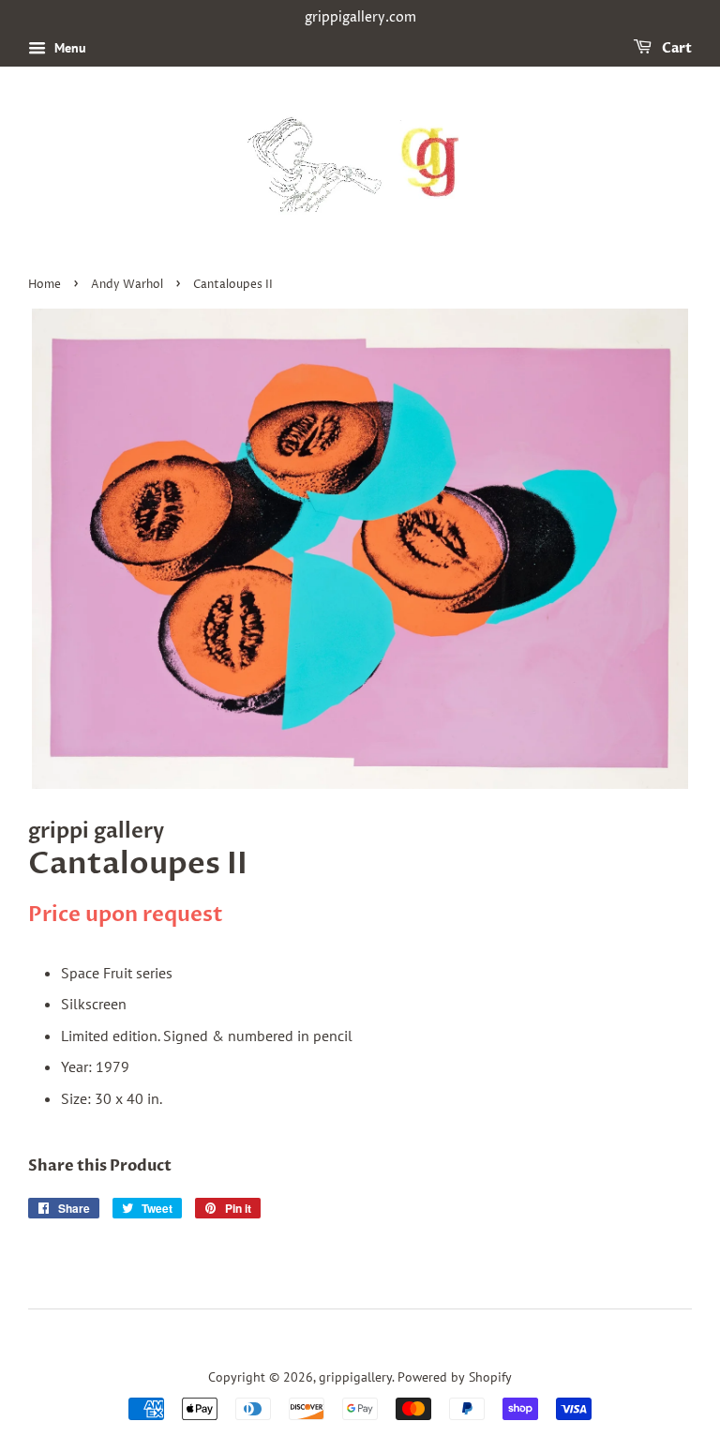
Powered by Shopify (455, 1377)
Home (44, 285)
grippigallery (355, 1377)
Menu (68, 47)
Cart (675, 48)
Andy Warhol (127, 285)
